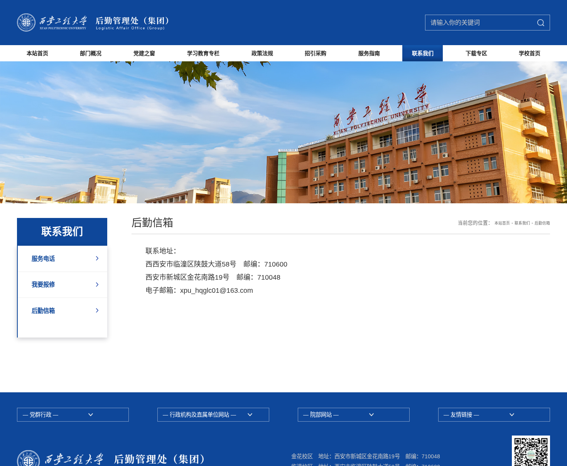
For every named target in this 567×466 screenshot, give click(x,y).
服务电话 (47, 289)
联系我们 (515, 252)
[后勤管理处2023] (114, 22)
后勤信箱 (47, 346)
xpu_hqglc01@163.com (216, 320)
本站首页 (491, 252)
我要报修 (47, 317)
